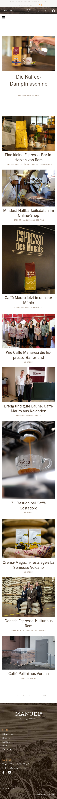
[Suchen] (46, 10)
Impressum (8, 788)
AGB (4, 784)
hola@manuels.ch (15, 768)
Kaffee (6, 741)
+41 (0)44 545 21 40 (17, 764)
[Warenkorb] (53, 10)
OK (40, 5)
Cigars (6, 738)
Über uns (7, 734)
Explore (8, 10)
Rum (5, 745)
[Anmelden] (39, 10)
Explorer (7, 749)
